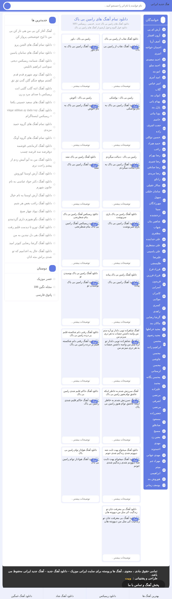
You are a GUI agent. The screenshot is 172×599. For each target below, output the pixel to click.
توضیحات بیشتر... (121, 85)
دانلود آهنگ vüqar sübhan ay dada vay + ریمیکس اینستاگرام (29, 113)
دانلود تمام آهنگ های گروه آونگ (32, 137)
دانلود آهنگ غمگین (21, 596)
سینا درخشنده (155, 212)
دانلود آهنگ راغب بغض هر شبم (33, 203)
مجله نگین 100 (43, 286)
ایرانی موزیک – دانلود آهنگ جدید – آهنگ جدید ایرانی (160, 4)
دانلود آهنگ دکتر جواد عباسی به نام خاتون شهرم (30, 184)
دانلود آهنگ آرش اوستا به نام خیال (31, 195)
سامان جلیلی (153, 191)
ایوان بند (155, 95)
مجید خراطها (153, 329)
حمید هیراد (154, 143)
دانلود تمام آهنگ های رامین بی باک (101, 19)
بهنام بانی (154, 101)
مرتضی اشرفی (156, 398)
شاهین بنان (153, 221)
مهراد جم (155, 461)
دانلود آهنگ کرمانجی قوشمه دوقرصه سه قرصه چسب (34, 148)
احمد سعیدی (153, 59)
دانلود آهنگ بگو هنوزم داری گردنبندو (30, 219)
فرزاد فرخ (154, 269)
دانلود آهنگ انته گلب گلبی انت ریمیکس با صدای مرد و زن (33, 91)
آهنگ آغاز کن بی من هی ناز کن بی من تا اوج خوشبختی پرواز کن (30, 33)
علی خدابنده (153, 239)
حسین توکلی (153, 137)
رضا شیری (154, 161)
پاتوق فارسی (44, 294)
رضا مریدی (154, 173)
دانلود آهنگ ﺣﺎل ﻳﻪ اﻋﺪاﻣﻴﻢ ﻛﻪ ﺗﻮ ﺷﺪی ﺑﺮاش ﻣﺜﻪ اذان (32, 254)
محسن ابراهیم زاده (154, 344)
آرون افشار (153, 35)
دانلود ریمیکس (107, 596)
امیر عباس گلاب (155, 86)
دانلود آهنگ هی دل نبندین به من (32, 235)
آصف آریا (155, 41)
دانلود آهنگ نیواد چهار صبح (36, 211)
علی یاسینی (153, 251)
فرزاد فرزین (153, 275)
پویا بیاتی (155, 113)
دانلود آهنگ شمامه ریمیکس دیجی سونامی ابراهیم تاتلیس (31, 63)
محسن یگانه (153, 377)
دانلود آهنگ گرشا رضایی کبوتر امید (30, 243)
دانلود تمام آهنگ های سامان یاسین (31, 52)
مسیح (157, 431)
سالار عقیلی (153, 185)
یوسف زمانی (153, 485)
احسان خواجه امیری (153, 50)
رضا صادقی (153, 167)
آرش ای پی (153, 29)
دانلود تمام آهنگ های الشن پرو (33, 44)
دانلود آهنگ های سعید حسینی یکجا (31, 102)
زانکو (157, 179)
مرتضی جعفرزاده (155, 410)
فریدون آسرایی (156, 284)
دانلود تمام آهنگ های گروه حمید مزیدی (32, 126)
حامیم (157, 119)
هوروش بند (154, 479)
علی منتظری (153, 245)
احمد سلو (154, 65)
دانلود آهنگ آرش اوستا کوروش (33, 173)
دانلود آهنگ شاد (65, 596)
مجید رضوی (153, 335)
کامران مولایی (156, 296)
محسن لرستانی (156, 368)
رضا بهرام (154, 155)
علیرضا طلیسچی (156, 260)
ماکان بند (155, 323)
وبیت (128, 578)
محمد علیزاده (156, 386)
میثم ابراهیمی (155, 470)
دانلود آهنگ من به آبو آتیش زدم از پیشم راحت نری (31, 162)
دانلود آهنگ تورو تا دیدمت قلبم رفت (30, 227)
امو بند (156, 71)
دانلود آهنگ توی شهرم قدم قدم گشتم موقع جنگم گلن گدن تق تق (31, 77)
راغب (157, 149)
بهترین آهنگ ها (150, 596)
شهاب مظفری (156, 230)
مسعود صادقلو (156, 422)
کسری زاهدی (156, 308)
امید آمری (154, 77)
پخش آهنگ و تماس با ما (143, 585)
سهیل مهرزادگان (155, 200)
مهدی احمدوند (155, 446)
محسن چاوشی (156, 356)
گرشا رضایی (153, 317)
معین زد (155, 437)
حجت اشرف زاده (154, 128)
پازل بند (156, 107)
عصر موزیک (44, 279)
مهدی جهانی (153, 455)
